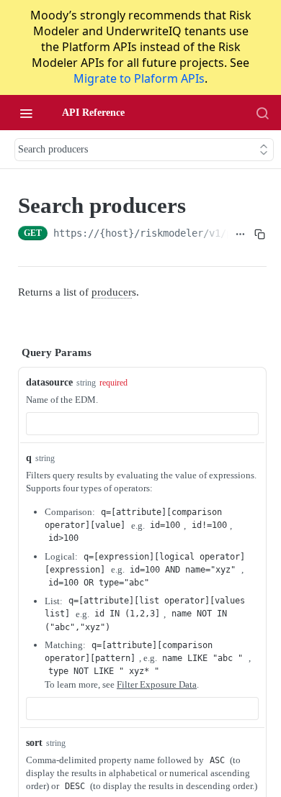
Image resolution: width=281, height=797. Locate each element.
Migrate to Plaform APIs (139, 78)
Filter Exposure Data (157, 684)
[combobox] (142, 423)
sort (34, 742)
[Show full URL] (241, 234)
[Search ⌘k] (262, 112)
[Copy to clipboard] (260, 234)
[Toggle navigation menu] (25, 112)
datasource (49, 382)
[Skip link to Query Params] (8, 353)
